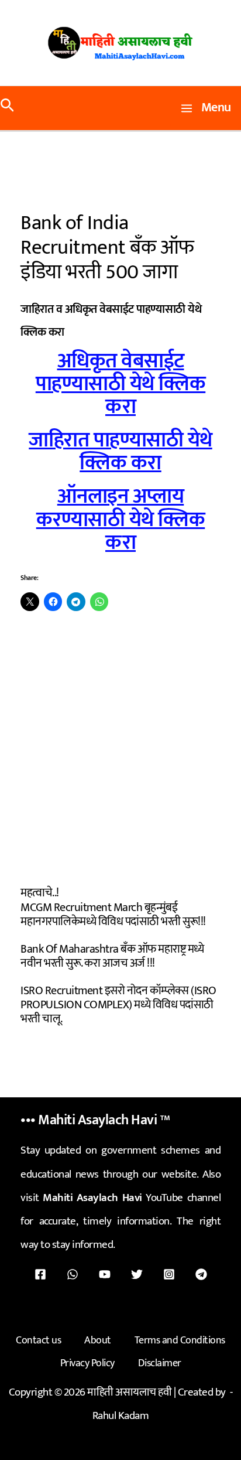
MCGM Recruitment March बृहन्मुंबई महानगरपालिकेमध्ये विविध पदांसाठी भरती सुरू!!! (113, 914)
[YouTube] (105, 1274)
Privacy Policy (87, 1363)
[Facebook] (40, 1274)
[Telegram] (201, 1274)
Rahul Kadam (120, 1416)
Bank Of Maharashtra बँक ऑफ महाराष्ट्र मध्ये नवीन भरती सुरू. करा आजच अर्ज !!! (112, 956)
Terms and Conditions (180, 1340)
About (97, 1340)
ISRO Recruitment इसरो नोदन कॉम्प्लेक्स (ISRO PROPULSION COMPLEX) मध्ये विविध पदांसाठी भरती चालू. (118, 1005)
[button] (7, 108)
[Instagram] (169, 1274)
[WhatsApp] (72, 1274)
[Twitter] (137, 1274)
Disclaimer (159, 1363)
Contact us (38, 1340)
